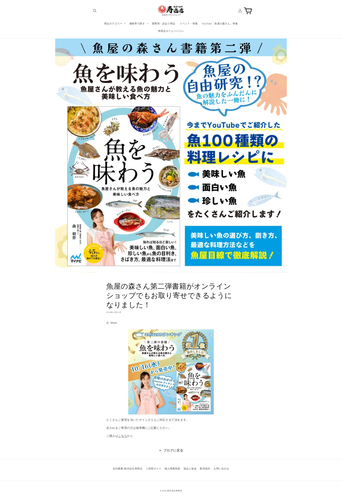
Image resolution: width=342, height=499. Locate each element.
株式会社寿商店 (174, 490)
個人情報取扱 (172, 468)
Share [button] (113, 322)
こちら (122, 436)
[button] (95, 11)
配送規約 (205, 468)
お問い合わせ (221, 468)
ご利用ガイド (153, 468)
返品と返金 (190, 468)
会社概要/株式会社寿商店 (127, 468)
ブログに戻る (173, 450)
